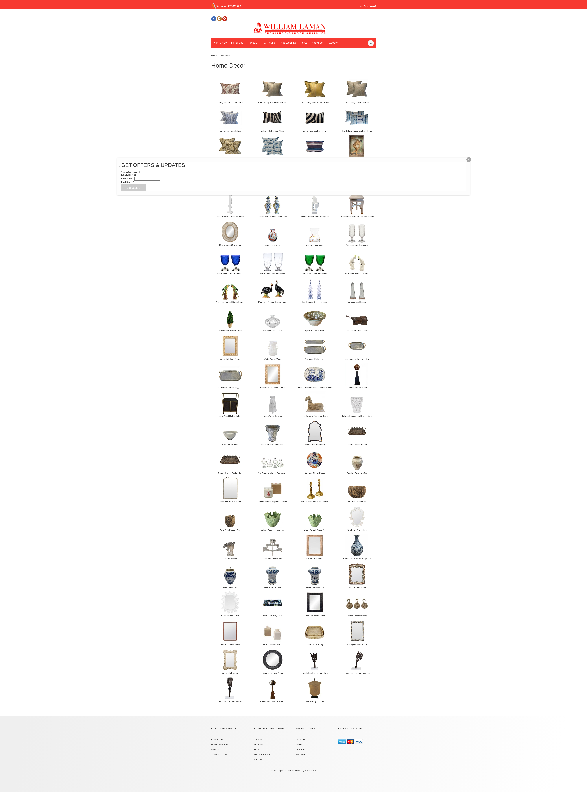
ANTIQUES (269, 43)
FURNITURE (237, 43)
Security (258, 759)
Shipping (258, 740)
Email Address (129, 175)
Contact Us (217, 740)
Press (299, 745)
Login (359, 6)
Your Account (370, 6)
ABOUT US (317, 43)
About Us (301, 740)
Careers (300, 749)
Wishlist (216, 749)
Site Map (300, 754)
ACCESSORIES (288, 43)
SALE (305, 43)
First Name (127, 178)
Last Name (127, 182)
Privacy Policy (261, 754)
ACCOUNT (334, 43)
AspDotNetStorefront (309, 771)
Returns (258, 745)
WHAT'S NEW (220, 43)
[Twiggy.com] (294, 28)
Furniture (214, 55)
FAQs (256, 749)
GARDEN (253, 43)
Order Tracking (220, 745)
